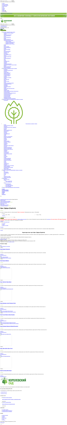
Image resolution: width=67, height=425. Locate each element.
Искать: (1, 0)
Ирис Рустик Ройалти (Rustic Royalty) (7, 314)
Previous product (3, 200)
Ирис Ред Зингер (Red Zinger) (6, 370)
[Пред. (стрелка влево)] (0, 424)
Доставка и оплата (11, 241)
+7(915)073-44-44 (9, 13)
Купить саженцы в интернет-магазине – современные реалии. (11, 399)
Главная (1, 199)
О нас (3, 418)
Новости (3, 416)
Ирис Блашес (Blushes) (4, 260)
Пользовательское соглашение (7, 411)
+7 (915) (3, 26)
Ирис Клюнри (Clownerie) (5, 249)
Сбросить (3, 215)
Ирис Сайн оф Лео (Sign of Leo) (6, 348)
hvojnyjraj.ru (49, 219)
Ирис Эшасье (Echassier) (4, 205)
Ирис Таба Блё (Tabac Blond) (5, 281)
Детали (3, 224)
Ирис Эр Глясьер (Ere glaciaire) (5, 202)
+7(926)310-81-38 (3, 13)
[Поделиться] (1, 423)
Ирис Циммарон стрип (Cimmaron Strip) (8, 303)
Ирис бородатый (7, 199)
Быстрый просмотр (3, 255)
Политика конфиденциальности (7, 410)
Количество (3, 217)
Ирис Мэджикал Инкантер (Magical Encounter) (9, 326)
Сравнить (1, 221)
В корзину (2, 218)
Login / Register (4, 11)
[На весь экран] (2, 423)
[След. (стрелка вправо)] (1, 424)
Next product (2, 203)
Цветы (4, 199)
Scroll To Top (2, 422)
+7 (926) (3, 25)
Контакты (3, 419)
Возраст (3, 213)
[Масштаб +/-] (3, 423)
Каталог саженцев (5, 415)
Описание (3, 223)
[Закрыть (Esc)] (0, 423)
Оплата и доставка (5, 225)
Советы (3, 417)
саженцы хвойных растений (21, 219)
